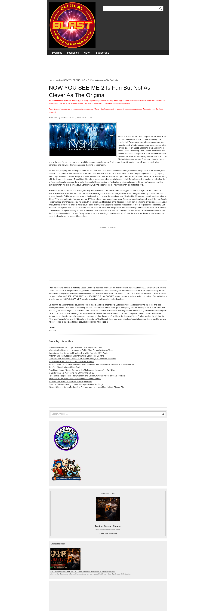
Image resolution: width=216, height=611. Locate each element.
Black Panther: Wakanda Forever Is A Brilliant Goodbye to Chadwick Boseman (82, 358)
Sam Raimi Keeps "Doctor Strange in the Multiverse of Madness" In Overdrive (82, 370)
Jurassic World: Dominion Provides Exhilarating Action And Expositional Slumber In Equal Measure (91, 364)
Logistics (57, 52)
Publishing (73, 52)
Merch (87, 52)
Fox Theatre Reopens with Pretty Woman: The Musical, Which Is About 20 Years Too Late (87, 375)
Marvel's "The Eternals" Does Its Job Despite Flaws (70, 381)
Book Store (102, 52)
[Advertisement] (106, 66)
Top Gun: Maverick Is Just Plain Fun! (64, 367)
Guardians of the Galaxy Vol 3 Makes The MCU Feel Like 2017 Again (78, 352)
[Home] (72, 24)
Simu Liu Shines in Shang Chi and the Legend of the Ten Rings (76, 384)
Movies (59, 80)
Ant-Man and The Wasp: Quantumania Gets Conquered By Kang (76, 355)
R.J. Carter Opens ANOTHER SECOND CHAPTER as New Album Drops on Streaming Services (82, 571)
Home (51, 80)
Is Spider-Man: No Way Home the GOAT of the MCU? (71, 372)
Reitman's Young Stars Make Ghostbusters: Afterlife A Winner (75, 378)
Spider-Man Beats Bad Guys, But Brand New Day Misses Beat (75, 347)
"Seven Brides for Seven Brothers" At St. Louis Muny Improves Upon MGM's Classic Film (86, 387)
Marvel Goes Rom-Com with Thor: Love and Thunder (71, 361)
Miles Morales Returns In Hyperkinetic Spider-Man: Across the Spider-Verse (81, 350)
